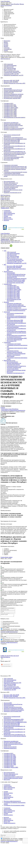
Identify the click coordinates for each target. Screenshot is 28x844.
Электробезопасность (8, 621)
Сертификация (8, 284)
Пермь (2, 5)
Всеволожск (7, 40)
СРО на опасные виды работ (11, 71)
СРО (5, 250)
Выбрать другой (5, 207)
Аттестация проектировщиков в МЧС (14, 157)
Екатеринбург (8, 5)
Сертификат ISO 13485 (10, 764)
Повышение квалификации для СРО (13, 75)
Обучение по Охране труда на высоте (14, 128)
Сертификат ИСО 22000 (10, 109)
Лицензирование (8, 271)
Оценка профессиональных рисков (13, 189)
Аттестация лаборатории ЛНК (12, 140)
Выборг (6, 42)
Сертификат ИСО (8, 103)
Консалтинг (7, 191)
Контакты (6, 220)
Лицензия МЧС (8, 88)
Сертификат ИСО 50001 (10, 113)
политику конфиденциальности (9, 631)
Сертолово (6, 47)
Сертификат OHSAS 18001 (11, 107)
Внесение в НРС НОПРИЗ (11, 82)
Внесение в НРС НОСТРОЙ (11, 80)
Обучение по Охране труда (11, 126)
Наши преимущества (9, 213)
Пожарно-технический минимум (11, 626)
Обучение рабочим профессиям (12, 124)
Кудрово (6, 45)
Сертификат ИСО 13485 (10, 116)
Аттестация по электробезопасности (13, 137)
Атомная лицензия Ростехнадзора (13, 91)
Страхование (7, 342)
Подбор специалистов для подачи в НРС (14, 83)
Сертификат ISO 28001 (10, 760)
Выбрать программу (6, 406)
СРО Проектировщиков (10, 65)
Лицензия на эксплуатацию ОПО (13, 97)
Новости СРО (7, 217)
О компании (7, 210)
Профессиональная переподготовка (13, 125)
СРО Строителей (8, 64)
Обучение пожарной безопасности (13, 129)
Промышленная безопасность (10, 623)
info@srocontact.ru (5, 58)
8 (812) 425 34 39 (5, 198)
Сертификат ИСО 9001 (10, 105)
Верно (11, 207)
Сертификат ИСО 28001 (10, 111)
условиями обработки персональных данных (12, 629)
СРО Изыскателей (8, 67)
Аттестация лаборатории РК (11, 158)
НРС (5, 264)
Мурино (6, 46)
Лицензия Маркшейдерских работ (13, 95)
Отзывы (6, 216)
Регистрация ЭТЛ (8, 159)
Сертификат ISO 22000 (10, 757)
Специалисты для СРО (10, 689)
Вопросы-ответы (8, 219)
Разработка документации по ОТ (12, 192)
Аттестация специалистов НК (12, 141)
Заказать (6, 507)
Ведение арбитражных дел (11, 182)
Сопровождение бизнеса (10, 184)
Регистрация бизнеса (9, 181)
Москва (22, 4)
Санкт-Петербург (5, 1)
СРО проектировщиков (10, 680)
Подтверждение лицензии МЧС (12, 98)
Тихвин (6, 50)
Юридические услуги (9, 360)
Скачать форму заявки (6, 557)
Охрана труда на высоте (10, 746)
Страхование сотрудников (11, 165)
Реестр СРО (7, 798)
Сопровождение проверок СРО (12, 72)
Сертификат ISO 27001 (10, 759)
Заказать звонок (5, 248)
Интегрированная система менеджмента (14, 117)
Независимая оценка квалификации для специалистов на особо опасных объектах (15, 152)
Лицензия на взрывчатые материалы (13, 708)
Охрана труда (6, 624)
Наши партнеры (8, 214)
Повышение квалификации (11, 122)
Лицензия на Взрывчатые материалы (13, 94)
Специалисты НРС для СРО (11, 73)
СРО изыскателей (8, 681)
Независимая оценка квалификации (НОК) (15, 139)
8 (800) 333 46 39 (5, 199)
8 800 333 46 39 (5, 56)
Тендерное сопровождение (11, 187)
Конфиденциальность (9, 823)
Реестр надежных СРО (10, 69)
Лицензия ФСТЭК (9, 92)
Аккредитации (8, 212)
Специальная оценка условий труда (13, 185)
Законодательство (8, 797)
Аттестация (7, 311)
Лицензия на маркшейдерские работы (14, 710)
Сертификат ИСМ (8, 766)
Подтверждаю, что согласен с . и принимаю (13, 630)
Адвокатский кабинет (9, 188)
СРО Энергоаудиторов (10, 68)
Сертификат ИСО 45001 (10, 114)
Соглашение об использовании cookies (14, 805)
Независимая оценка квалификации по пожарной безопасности (14, 155)
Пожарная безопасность (10, 748)
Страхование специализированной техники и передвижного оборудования (15, 172)
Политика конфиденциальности (12, 801)
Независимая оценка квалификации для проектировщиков (16, 326)
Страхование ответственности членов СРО (15, 168)
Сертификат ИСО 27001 (10, 110)
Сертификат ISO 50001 (10, 763)
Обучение (6, 302)
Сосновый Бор (8, 49)
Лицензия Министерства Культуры (13, 90)
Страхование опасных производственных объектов (14, 351)
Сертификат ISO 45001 (10, 761)
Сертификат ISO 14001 (10, 756)
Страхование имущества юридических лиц (15, 166)
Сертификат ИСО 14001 (10, 106)
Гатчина (6, 43)
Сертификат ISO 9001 (9, 754)
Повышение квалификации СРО (12, 682)
